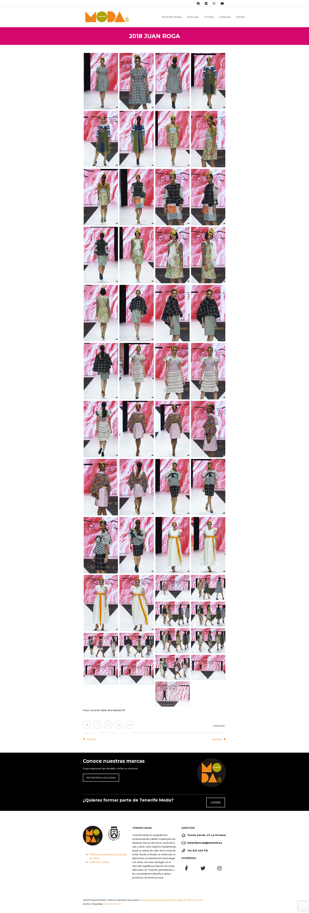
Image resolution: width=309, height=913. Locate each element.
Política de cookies (99, 862)
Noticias (192, 16)
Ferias (240, 16)
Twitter (87, 725)
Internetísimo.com (112, 903)
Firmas (209, 16)
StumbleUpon (130, 725)
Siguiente (217, 739)
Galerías (225, 16)
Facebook (98, 725)
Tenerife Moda (172, 16)
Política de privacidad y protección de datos (162, 900)
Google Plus (108, 725)
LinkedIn (119, 725)
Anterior (91, 739)
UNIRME (216, 802)
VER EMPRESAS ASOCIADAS (101, 777)
